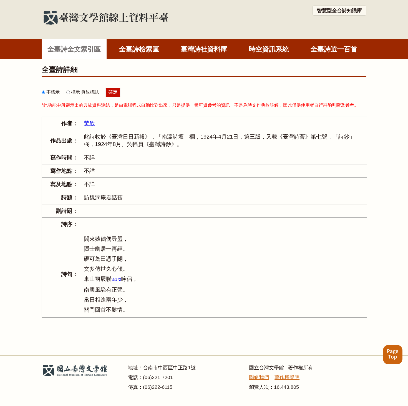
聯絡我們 (259, 377)
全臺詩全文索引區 (74, 49)
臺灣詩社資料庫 (204, 49)
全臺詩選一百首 (334, 49)
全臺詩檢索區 (139, 49)
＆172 (116, 279)
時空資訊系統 (269, 49)
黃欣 (89, 123)
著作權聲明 (286, 377)
